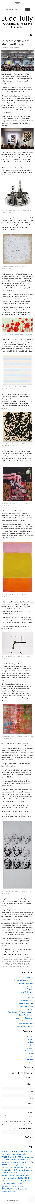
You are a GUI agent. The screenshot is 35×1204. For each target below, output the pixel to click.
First (31, 1091)
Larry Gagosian (6, 1175)
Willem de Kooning (7, 966)
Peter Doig (21, 1181)
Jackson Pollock (11, 961)
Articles (30, 1039)
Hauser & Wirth (12, 1167)
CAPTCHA (29, 1137)
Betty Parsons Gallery (15, 959)
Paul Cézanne (13, 1181)
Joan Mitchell (11, 1173)
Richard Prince (16, 1183)
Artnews (30, 989)
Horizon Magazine (26, 1000)
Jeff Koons (20, 961)
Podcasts (29, 1056)
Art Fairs (30, 1036)
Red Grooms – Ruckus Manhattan (20, 1012)
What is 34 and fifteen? (23, 1128)
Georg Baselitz (17, 1165)
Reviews (30, 1059)
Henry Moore (28, 1167)
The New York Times (25, 1024)
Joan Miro (4, 1173)
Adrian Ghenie (5, 1151)
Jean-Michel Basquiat (13, 1170)
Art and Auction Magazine (23, 980)
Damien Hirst (26, 1159)
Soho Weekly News (26, 1015)
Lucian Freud (14, 1175)
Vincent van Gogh (23, 1189)
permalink (25, 966)
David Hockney (7, 1162)
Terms (30, 1112)
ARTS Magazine (27, 992)
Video (31, 1062)
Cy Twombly (18, 1159)
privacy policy (26, 1200)
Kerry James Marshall (27, 1173)
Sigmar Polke (20, 965)
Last (31, 1098)
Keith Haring (18, 1173)
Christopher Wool (27, 1157)
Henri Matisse (20, 1167)
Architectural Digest (25, 977)
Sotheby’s (27, 965)
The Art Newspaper (25, 1021)
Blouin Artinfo (28, 995)
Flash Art (30, 998)
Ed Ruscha (15, 1162)
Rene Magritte (7, 1183)
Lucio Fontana (23, 1175)
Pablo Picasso (21, 963)
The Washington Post (25, 1026)
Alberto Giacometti (16, 1151)
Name (30, 1084)
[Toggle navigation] (17, 4)
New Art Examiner (26, 1006)
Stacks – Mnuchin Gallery (23, 1018)
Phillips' (27, 1180)
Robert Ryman (11, 965)
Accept (31, 1116)
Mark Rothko (12, 963)
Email (30, 1104)
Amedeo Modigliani (13, 1154)
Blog (18, 958)
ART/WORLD (28, 986)
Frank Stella (10, 1165)
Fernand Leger (22, 1162)
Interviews (29, 1051)
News (31, 1054)
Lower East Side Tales (25, 1003)
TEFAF (15, 1189)
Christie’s (25, 959)
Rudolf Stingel (16, 1186)
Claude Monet (8, 1159)
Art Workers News (26, 983)
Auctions (30, 1042)
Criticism (30, 1048)
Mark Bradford (9, 1178)
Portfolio (30, 1009)
